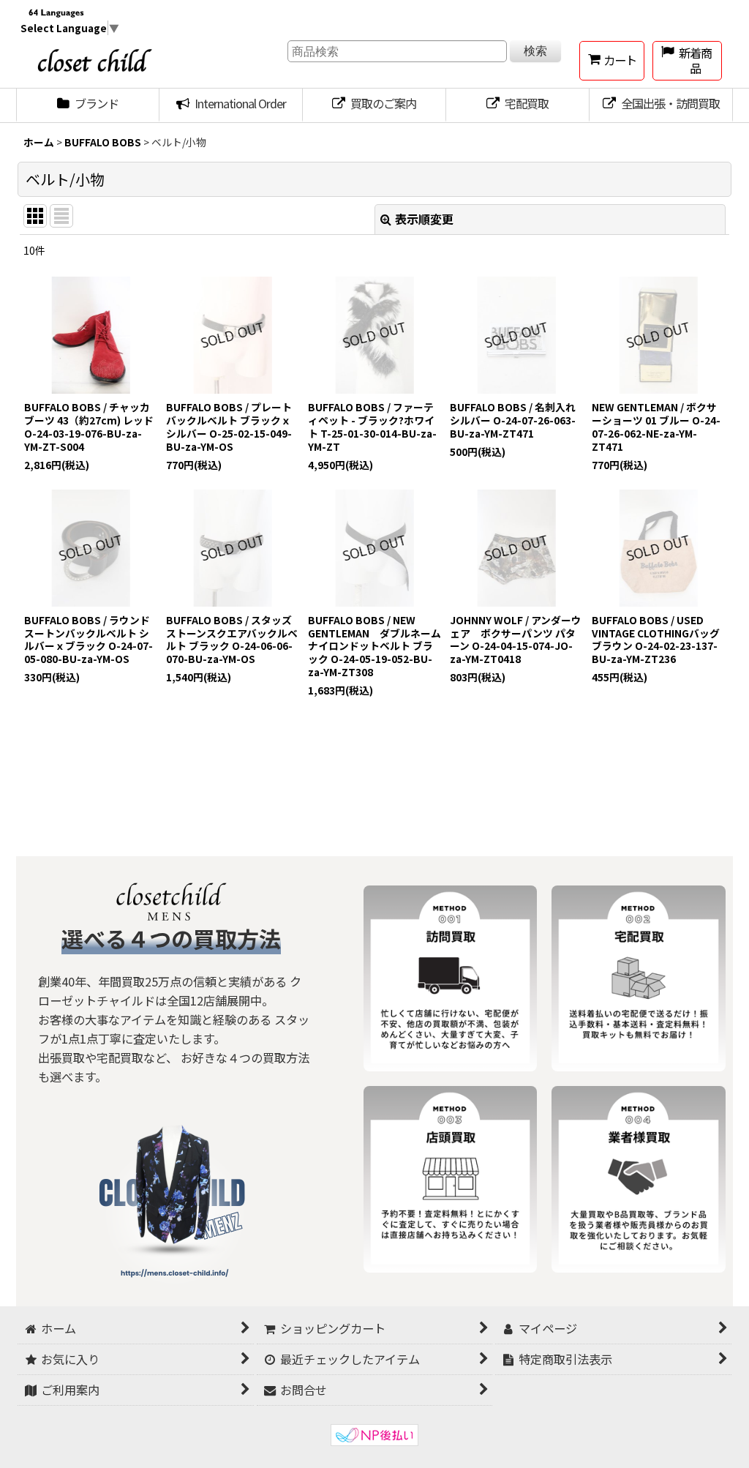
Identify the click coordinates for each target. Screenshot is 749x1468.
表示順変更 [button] (424, 219)
